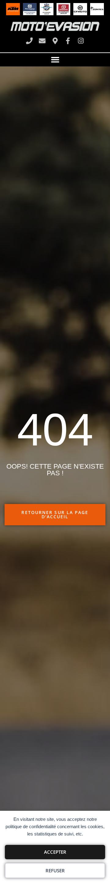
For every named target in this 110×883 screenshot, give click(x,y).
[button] (55, 59)
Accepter (55, 852)
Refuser (55, 870)
